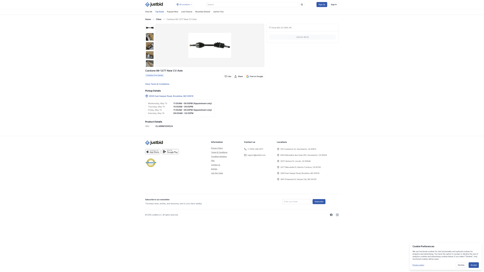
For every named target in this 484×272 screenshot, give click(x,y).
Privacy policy (418, 265)
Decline (461, 265)
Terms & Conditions (219, 152)
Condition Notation (219, 156)
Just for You (218, 12)
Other (158, 19)
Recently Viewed (202, 12)
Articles (214, 169)
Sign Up (322, 4)
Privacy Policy (217, 148)
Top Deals (159, 12)
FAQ (213, 161)
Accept (474, 265)
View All (148, 12)
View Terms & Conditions (157, 84)
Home (148, 19)
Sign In (334, 4)
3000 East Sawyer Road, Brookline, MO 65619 (171, 96)
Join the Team (217, 173)
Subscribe (319, 201)
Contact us (215, 165)
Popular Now (172, 12)
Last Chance (186, 12)
